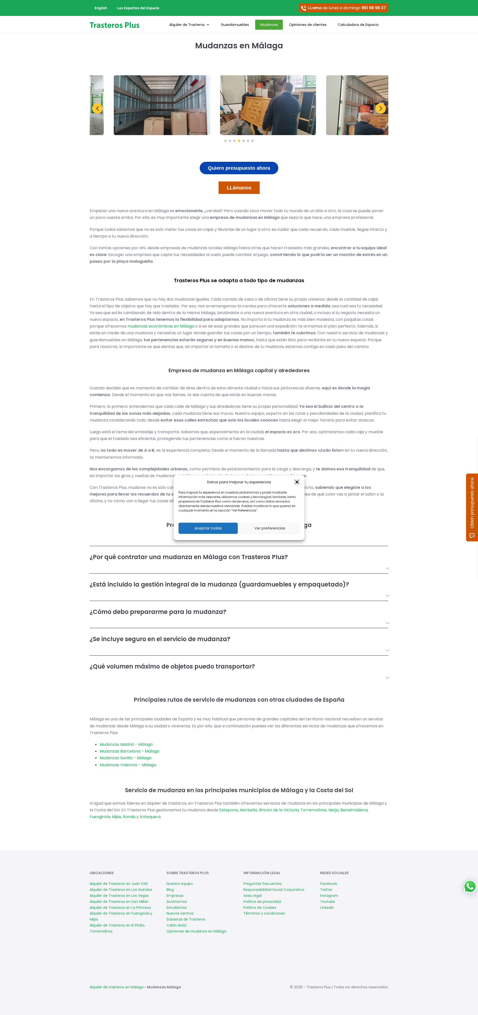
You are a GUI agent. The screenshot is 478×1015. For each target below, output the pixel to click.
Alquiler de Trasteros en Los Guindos (121, 889)
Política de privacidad (262, 901)
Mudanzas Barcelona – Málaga (129, 751)
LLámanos (239, 187)
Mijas (116, 817)
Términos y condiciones (264, 913)
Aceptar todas (208, 528)
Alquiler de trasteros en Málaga (116, 987)
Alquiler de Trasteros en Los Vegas (119, 895)
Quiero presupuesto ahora (239, 168)
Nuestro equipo (180, 883)
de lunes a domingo (347, 8)
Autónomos (177, 901)
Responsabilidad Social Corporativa (273, 889)
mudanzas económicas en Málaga (160, 326)
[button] (297, 482)
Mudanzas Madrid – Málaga (126, 744)
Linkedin (327, 907)
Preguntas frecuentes (262, 883)
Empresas (175, 895)
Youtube (327, 901)
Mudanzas (269, 24)
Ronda (129, 817)
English (101, 7)
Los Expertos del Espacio (138, 7)
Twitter (326, 889)
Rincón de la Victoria (279, 810)
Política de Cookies (259, 907)
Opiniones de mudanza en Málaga (196, 931)
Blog (170, 889)
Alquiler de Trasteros (187, 24)
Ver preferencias (269, 528)
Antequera (150, 817)
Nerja (333, 810)
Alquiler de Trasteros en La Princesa (120, 907)
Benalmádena (354, 810)
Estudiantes (177, 907)
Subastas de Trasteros (186, 919)
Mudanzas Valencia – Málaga (128, 765)
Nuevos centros (180, 913)
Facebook (328, 883)
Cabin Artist (177, 925)
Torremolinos (313, 810)
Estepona (228, 810)
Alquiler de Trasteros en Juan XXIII (119, 883)
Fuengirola (100, 817)
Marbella (248, 810)
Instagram (329, 895)
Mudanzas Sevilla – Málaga (125, 758)
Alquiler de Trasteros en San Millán (119, 901)
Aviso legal (252, 895)
